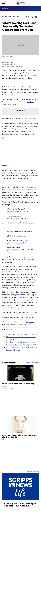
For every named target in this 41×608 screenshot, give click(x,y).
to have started (31, 99)
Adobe (10, 56)
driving (18, 134)
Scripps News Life (10, 16)
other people (10, 292)
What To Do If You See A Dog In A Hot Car (21, 334)
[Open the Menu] (3, 2)
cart (26, 92)
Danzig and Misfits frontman (26, 187)
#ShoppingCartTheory (23, 240)
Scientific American (18, 266)
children (9, 279)
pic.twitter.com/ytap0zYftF (16, 243)
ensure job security (17, 294)
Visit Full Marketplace (32, 362)
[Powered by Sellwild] (36, 471)
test (22, 195)
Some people (6, 187)
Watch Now (35, 2)
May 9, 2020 (25, 218)
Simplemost (30, 322)
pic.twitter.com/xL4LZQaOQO (17, 211)
